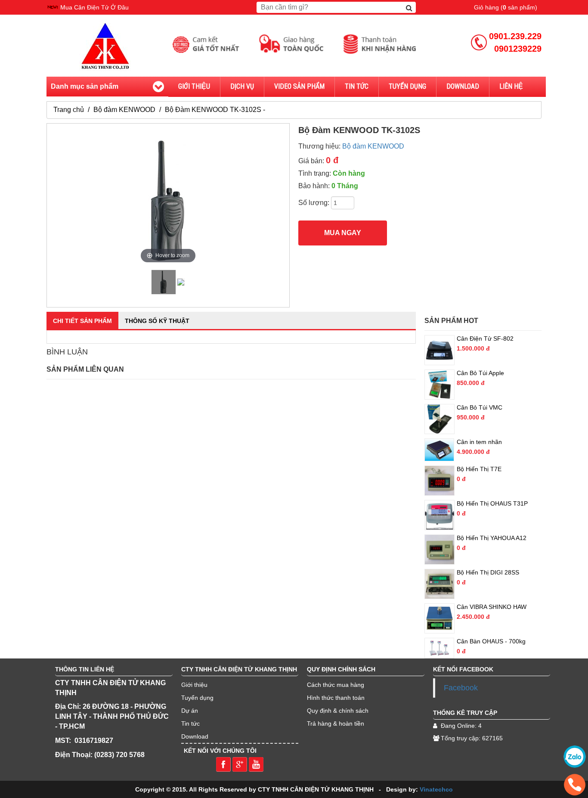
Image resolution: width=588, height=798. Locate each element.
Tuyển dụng (197, 697)
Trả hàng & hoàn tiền (335, 723)
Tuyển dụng (407, 86)
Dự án (189, 710)
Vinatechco (436, 789)
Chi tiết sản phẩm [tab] (82, 320)
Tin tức (356, 86)
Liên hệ (511, 86)
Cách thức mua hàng (335, 684)
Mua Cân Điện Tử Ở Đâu (94, 7)
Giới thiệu (194, 86)
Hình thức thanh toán (336, 697)
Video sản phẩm (299, 86)
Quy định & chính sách (337, 710)
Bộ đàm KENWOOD (124, 109)
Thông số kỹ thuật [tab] (157, 320)
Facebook (461, 687)
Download (462, 86)
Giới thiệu (194, 684)
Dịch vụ (242, 86)
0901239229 (518, 48)
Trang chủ (68, 109)
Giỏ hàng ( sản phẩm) (505, 7)
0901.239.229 (515, 36)
